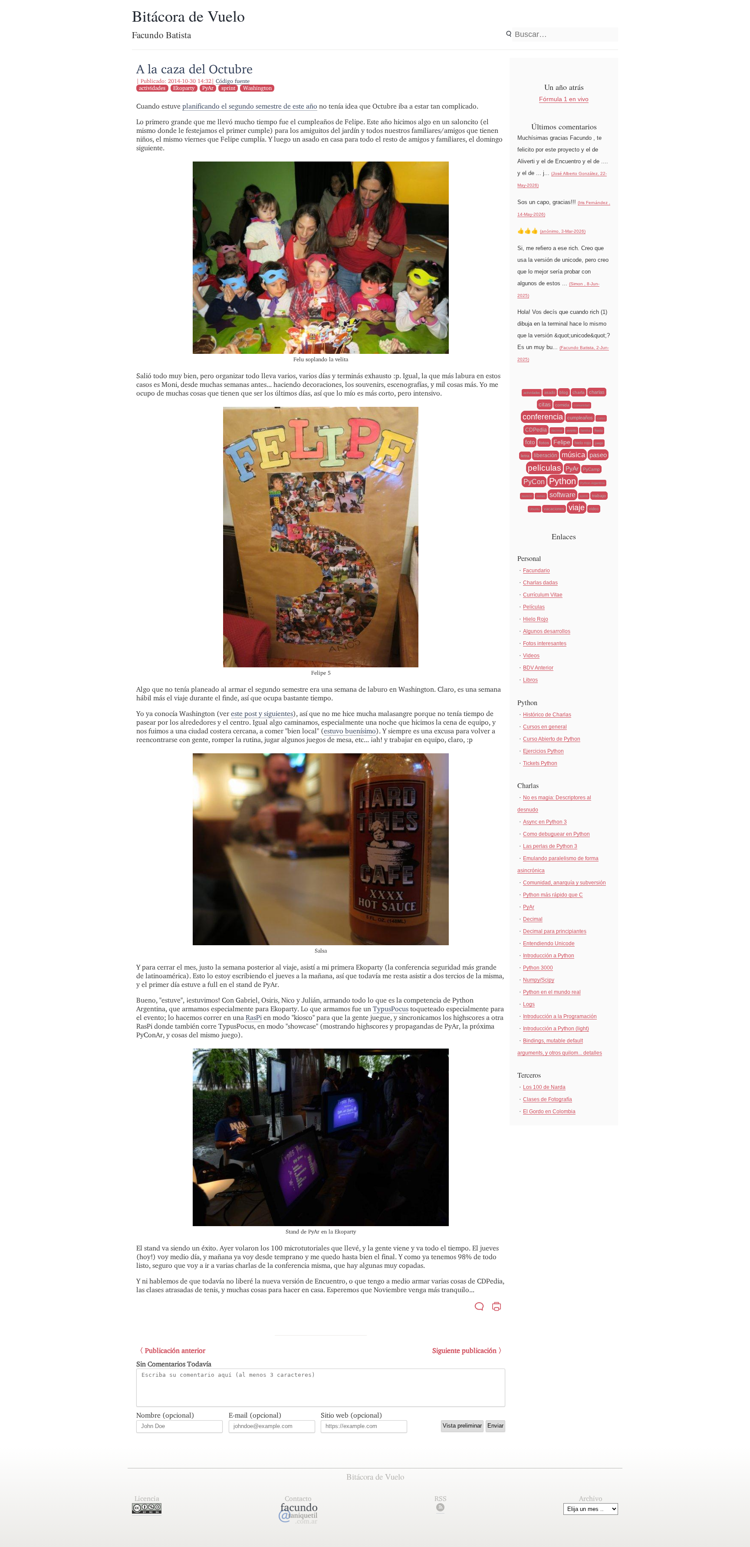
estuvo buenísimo (350, 731)
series (540, 496)
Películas (534, 607)
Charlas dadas (540, 582)
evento (571, 430)
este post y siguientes (262, 713)
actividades (152, 88)
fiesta (598, 430)
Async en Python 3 (545, 822)
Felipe (561, 442)
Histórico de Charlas (547, 714)
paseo (598, 454)
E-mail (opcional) (255, 1415)
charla (578, 392)
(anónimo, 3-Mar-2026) (563, 231)
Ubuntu (534, 509)
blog (563, 392)
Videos (531, 655)
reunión (527, 496)
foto (530, 442)
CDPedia (536, 430)
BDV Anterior (538, 667)
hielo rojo (583, 443)
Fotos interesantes (544, 643)
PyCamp (591, 469)
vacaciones (554, 509)
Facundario (536, 570)
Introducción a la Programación (560, 1016)
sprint (228, 88)
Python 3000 (538, 967)
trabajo (599, 495)
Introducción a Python (548, 955)
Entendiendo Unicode (549, 943)
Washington (257, 88)
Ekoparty (183, 88)
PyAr (208, 88)
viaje (577, 507)
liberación (545, 455)
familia (585, 430)
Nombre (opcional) (165, 1415)
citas (545, 404)
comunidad (581, 405)
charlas (597, 392)
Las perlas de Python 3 (550, 846)
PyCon (534, 481)
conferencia (543, 416)
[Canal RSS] (440, 1509)
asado (549, 392)
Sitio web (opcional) (351, 1415)
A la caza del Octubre (194, 68)
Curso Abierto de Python (551, 739)
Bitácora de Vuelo (188, 15)
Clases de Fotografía (547, 1099)
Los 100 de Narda (544, 1087)
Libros (530, 680)
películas (544, 467)
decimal (556, 430)
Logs (529, 1004)
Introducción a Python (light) (556, 1028)
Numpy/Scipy (538, 980)
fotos (544, 442)
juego (599, 443)
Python (562, 481)
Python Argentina (592, 483)
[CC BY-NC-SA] (146, 1511)
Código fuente (233, 81)
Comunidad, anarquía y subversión (564, 882)
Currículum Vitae (542, 594)
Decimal (533, 919)
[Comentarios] (479, 1307)
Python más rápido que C (553, 894)
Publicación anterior (175, 1350)
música (573, 455)
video (594, 509)
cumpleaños (580, 417)
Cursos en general (545, 726)
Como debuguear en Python (556, 834)
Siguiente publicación (464, 1350)
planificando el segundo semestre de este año (249, 106)
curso (601, 418)
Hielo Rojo (535, 619)
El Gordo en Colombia (549, 1111)
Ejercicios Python (543, 751)
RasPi (254, 1017)
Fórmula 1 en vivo (564, 99)
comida (562, 404)
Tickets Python (540, 763)
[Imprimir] (496, 1307)
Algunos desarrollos (546, 631)
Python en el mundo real (552, 992)
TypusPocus (390, 1009)
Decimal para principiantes (554, 931)
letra (525, 455)
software (562, 494)
